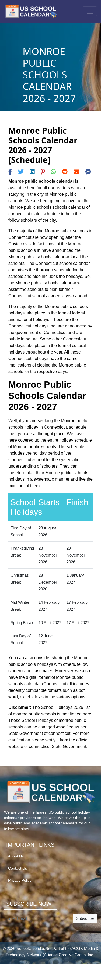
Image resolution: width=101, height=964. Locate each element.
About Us (16, 856)
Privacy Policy (20, 880)
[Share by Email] (76, 172)
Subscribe (85, 918)
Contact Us (17, 868)
